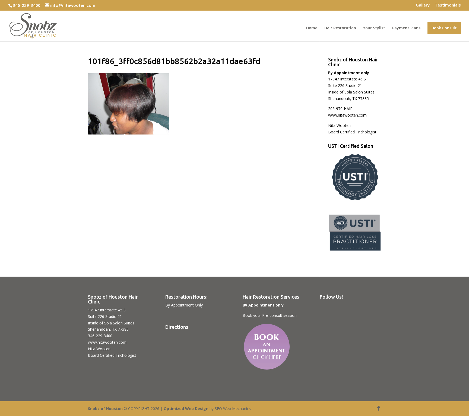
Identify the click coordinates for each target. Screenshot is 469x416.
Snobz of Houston (105, 408)
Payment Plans (406, 28)
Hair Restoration (340, 28)
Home (311, 28)
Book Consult (444, 27)
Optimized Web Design (186, 408)
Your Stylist (374, 28)
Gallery (423, 5)
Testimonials (448, 5)
